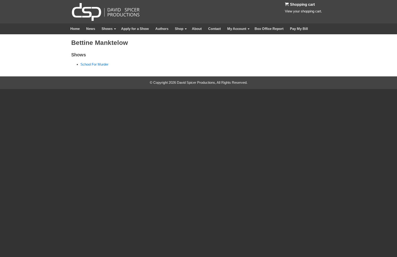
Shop (179, 29)
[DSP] (105, 12)
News (90, 29)
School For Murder (94, 64)
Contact (214, 29)
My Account (236, 29)
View (288, 11)
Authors (161, 29)
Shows (107, 29)
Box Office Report (269, 29)
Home (75, 29)
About (197, 29)
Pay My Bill (299, 29)
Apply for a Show (135, 29)
